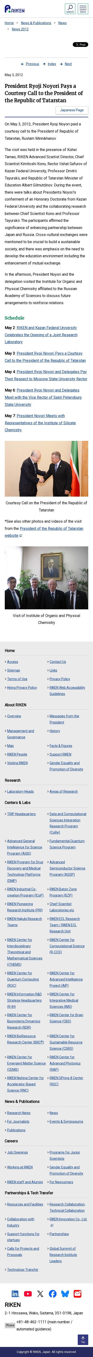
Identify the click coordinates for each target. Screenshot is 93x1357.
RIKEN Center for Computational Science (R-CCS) (67, 946)
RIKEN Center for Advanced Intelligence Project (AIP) (66, 979)
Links (53, 670)
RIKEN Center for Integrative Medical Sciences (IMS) (64, 1000)
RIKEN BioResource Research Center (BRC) (25, 1039)
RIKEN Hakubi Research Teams (24, 922)
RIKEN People (17, 754)
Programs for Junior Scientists (65, 1155)
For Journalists (18, 1121)
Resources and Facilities (25, 1204)
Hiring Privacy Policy (22, 688)
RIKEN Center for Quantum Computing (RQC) (23, 979)
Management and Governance (20, 734)
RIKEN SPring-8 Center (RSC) (66, 1081)
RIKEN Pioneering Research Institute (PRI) (25, 907)
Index (52, 64)
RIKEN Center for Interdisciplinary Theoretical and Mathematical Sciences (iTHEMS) (24, 952)
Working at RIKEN (20, 1167)
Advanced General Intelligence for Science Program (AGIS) (24, 847)
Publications (16, 1130)
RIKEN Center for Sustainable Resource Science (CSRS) (66, 1042)
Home (9, 23)
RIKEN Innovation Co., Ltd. (68, 1219)
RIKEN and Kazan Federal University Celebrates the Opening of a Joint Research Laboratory (41, 334)
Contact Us (58, 662)
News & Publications (36, 23)
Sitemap (13, 670)
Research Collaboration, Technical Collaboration (67, 1207)
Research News (19, 1113)
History (55, 731)
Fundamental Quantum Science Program (67, 844)
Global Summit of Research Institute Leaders (63, 1255)
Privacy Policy (60, 679)
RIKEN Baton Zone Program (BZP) (63, 892)
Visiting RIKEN (17, 763)
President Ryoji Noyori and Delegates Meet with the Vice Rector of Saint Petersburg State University (43, 397)
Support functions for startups (23, 1237)
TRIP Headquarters (21, 814)
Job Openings (17, 1152)
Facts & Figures (61, 746)
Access (12, 662)
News (62, 23)
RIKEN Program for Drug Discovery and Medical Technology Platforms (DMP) (25, 871)
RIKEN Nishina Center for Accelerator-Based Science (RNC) (25, 1084)
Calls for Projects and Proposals (23, 1252)
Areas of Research (64, 791)
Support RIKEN (60, 754)
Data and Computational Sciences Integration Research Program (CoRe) (68, 823)
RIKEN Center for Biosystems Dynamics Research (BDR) (23, 1021)
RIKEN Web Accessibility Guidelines (67, 691)
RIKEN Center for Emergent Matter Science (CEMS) (26, 1063)
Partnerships (59, 1234)
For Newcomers (61, 1182)
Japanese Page (72, 110)
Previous (32, 64)
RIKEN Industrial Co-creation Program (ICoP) (25, 892)
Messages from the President (64, 719)
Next (68, 64)
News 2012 (20, 29)
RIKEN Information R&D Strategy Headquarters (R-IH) (24, 1000)
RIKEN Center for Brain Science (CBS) (66, 1018)
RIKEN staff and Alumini (25, 1182)
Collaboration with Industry (20, 1222)
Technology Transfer (22, 1270)
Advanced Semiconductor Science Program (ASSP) (67, 868)
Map (10, 746)
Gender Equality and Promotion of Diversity (66, 766)
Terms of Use (17, 679)
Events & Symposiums (66, 1121)
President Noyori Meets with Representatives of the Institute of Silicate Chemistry (40, 423)
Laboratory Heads (20, 791)
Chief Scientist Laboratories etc (62, 907)
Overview (14, 716)
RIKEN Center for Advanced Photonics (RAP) (65, 1063)
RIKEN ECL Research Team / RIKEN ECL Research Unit (65, 925)
